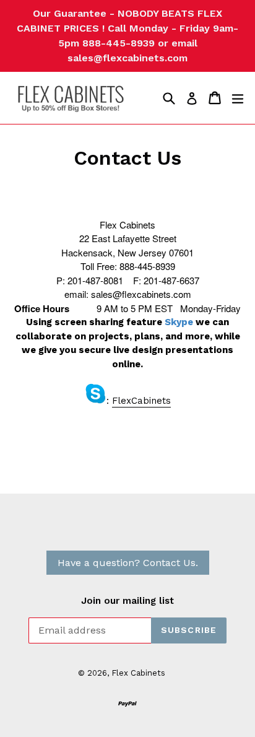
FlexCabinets (141, 400)
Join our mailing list (127, 600)
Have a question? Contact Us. (128, 563)
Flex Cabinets (138, 673)
